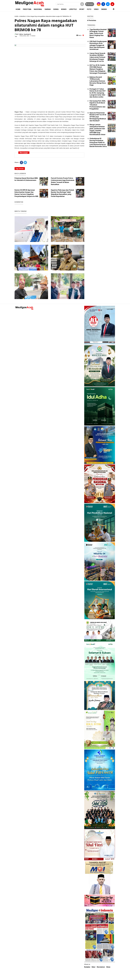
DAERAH (48, 9)
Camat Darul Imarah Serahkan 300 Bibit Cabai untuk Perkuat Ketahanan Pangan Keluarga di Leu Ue (97, 57)
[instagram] (99, 4)
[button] (113, 8)
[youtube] (112, 4)
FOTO (89, 9)
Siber (93, 967)
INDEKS (104, 9)
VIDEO (96, 9)
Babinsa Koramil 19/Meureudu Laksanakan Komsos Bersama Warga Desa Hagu (98, 81)
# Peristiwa (91, 20)
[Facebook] (21, 162)
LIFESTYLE (73, 9)
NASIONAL (38, 9)
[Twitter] (25, 162)
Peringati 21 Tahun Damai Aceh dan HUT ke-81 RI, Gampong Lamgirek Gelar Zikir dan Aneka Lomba (98, 93)
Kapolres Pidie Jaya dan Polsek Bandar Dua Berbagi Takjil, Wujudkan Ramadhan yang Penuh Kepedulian (62, 193)
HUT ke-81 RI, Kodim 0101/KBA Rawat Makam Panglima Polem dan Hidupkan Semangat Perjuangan (98, 69)
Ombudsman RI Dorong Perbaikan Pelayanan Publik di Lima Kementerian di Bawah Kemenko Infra (98, 142)
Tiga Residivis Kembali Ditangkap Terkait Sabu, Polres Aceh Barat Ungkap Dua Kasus (98, 33)
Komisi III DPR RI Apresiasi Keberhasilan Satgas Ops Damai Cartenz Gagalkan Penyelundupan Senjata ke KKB (26, 193)
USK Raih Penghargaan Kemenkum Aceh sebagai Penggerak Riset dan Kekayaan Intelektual (98, 45)
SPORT (81, 9)
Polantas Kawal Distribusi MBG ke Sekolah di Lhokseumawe (26, 179)
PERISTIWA (27, 9)
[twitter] (108, 4)
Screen (90, 4)
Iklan (108, 967)
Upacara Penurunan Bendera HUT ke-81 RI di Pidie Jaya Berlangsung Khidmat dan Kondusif (98, 117)
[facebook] (103, 4)
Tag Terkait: (20, 168)
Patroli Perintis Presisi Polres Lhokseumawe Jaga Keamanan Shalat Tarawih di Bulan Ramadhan (62, 181)
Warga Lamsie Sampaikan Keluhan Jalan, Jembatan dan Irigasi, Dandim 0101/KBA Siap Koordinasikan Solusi (97, 130)
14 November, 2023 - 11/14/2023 (27, 35)
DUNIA (56, 9)
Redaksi (87, 967)
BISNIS (63, 9)
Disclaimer (101, 967)
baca (79, 35)
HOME (18, 9)
